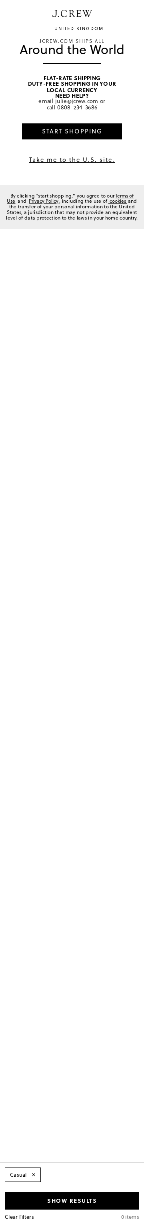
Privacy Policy (43, 201)
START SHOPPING (72, 131)
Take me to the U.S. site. (72, 159)
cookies (117, 201)
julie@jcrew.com (76, 101)
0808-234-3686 (77, 107)
